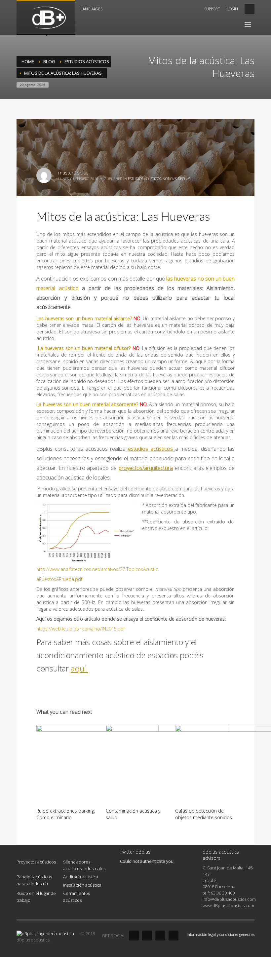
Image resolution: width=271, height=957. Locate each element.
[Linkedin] (160, 935)
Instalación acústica (82, 885)
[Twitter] (147, 935)
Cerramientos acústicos (76, 896)
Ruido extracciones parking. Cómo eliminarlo (65, 814)
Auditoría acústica (80, 877)
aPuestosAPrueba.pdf (59, 579)
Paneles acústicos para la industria (34, 880)
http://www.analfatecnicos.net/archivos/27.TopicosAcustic (97, 569)
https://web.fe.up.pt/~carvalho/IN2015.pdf (80, 629)
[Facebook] (134, 935)
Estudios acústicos (144, 178)
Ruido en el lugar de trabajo (36, 896)
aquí (78, 668)
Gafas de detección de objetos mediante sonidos (203, 814)
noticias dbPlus (176, 178)
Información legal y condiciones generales (220, 934)
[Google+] (173, 935)
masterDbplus (73, 173)
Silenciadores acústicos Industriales (84, 865)
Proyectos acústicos (36, 862)
